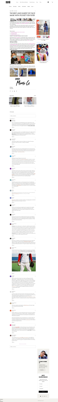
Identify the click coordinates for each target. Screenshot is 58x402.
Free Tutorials (24, 6)
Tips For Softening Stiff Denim (29, 105)
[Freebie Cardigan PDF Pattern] (15, 100)
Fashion (19, 6)
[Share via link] (16, 91)
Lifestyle (29, 6)
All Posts (10, 6)
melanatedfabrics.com (43, 62)
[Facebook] (42, 396)
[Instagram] (44, 396)
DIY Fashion (15, 6)
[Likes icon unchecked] (12, 127)
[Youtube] (40, 396)
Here (44, 40)
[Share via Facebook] (10, 91)
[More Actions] (35, 120)
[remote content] (23, 57)
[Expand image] (14, 72)
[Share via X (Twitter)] (12, 91)
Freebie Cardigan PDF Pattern (15, 105)
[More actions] (35, 10)
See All (35, 95)
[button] (52, 2)
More (32, 6)
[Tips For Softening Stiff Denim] (29, 100)
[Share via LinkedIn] (14, 91)
